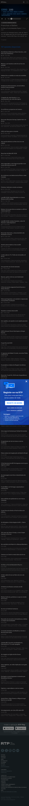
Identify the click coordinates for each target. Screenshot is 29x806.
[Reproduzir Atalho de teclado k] (2, 804)
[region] (14, 403)
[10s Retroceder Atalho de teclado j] (5, 804)
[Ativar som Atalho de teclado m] (8, 804)
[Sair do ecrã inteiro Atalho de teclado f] (26, 804)
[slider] (16, 804)
